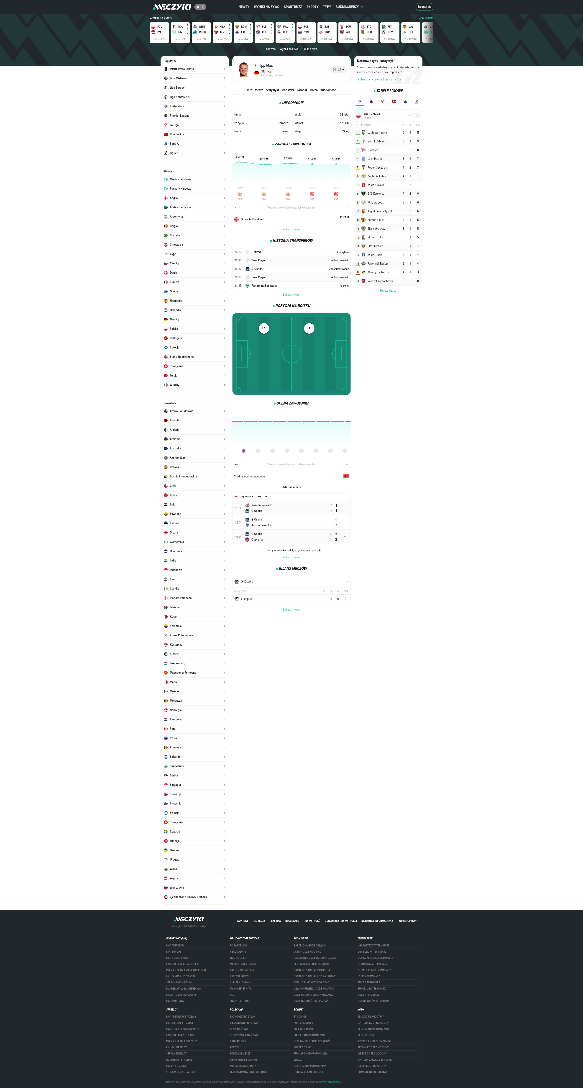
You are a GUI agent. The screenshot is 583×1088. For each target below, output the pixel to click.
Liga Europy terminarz (372, 952)
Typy (327, 6)
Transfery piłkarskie (243, 1060)
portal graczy (407, 921)
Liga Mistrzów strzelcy (181, 1016)
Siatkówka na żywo (242, 1016)
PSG (232, 995)
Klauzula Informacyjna (377, 921)
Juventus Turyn (240, 1001)
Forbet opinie (302, 1047)
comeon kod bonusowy (373, 1072)
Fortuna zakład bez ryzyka (375, 1060)
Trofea (313, 90)
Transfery (287, 90)
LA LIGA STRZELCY (176, 1047)
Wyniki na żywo (266, 6)
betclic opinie (366, 1035)
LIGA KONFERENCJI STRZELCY (183, 1029)
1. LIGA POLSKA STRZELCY (180, 1072)
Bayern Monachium (242, 970)
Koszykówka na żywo (244, 1035)
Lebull (298, 1060)
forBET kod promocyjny (309, 1035)
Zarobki (302, 90)
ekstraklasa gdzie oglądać (311, 964)
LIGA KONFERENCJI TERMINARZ (375, 958)
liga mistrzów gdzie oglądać (248, 1072)
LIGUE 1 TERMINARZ (368, 995)
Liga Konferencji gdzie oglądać (314, 988)
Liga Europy (173, 952)
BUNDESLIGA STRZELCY (179, 1060)
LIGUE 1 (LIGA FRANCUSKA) (181, 995)
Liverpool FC (238, 958)
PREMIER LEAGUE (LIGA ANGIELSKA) (186, 970)
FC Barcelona (239, 945)
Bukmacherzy (347, 6)
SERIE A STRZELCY (176, 1053)
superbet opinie (304, 1029)
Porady (235, 1047)
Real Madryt (238, 952)
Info (249, 90)
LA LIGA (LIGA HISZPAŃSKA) (181, 976)
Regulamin (292, 921)
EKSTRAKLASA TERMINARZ (373, 964)
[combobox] (339, 69)
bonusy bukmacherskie (309, 1072)
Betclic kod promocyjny (373, 1029)
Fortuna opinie (303, 1023)
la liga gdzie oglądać (307, 952)
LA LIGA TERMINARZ (369, 976)
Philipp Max (310, 48)
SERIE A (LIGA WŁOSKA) (179, 982)
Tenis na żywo (239, 1029)
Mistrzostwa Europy (243, 1066)
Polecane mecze (240, 1053)
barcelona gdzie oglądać (310, 945)
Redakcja (259, 921)
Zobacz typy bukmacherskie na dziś (379, 79)
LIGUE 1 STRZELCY (176, 1066)
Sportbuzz (293, 6)
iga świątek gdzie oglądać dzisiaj (315, 958)
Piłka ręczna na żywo (244, 1023)
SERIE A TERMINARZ (369, 982)
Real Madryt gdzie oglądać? (312, 1041)
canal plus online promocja (312, 970)
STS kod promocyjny (371, 1016)
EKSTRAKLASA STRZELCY (180, 1035)
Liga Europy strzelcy (179, 1023)
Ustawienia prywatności (341, 921)
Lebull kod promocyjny (373, 1066)
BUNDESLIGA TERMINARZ (372, 988)
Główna (271, 48)
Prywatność (312, 921)
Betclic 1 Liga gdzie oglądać (311, 982)
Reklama (275, 921)
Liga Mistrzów (175, 945)
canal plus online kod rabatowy (315, 976)
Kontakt (242, 921)
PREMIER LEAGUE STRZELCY (182, 1041)
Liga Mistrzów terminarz (373, 945)
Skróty (313, 6)
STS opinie (300, 1016)
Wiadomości (328, 90)
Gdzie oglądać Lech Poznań (311, 1001)
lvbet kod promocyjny (372, 1053)
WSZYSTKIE (426, 18)
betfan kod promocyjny (373, 1047)
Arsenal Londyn (240, 976)
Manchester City (240, 988)
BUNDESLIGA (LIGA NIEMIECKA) (183, 988)
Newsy (244, 6)
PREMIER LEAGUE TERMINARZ (374, 970)
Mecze (259, 90)
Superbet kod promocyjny (374, 1041)
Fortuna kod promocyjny (374, 1023)
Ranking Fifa (238, 1041)
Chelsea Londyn (240, 982)
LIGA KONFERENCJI (177, 958)
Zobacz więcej (291, 229)
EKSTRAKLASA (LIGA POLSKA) (182, 964)
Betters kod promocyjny (310, 1066)
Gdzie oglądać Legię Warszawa (313, 995)
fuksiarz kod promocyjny (310, 1053)
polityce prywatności (330, 1081)
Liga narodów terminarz (373, 1001)
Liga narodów (175, 1001)
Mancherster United (243, 964)
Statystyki (272, 90)
